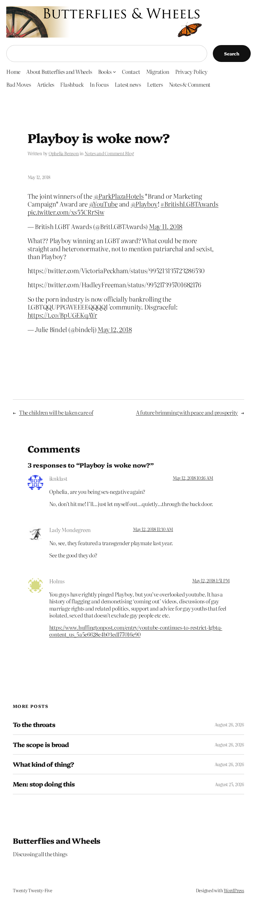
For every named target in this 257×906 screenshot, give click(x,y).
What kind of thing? (43, 764)
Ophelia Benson (64, 153)
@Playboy (144, 203)
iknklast (58, 478)
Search (231, 53)
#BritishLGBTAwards (189, 203)
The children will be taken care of (56, 412)
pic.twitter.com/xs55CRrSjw (66, 212)
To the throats (34, 724)
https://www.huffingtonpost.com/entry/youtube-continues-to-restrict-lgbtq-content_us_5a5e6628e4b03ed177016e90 (135, 630)
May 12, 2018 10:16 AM (193, 478)
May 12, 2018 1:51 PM (210, 580)
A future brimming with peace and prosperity (187, 412)
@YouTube (103, 203)
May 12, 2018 (114, 329)
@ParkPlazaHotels (119, 196)
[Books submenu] (114, 71)
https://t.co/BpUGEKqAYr (62, 315)
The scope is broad (41, 744)
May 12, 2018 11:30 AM (153, 529)
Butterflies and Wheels (56, 840)
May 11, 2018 (165, 226)
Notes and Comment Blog (109, 153)
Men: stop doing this (44, 784)
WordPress (234, 890)
